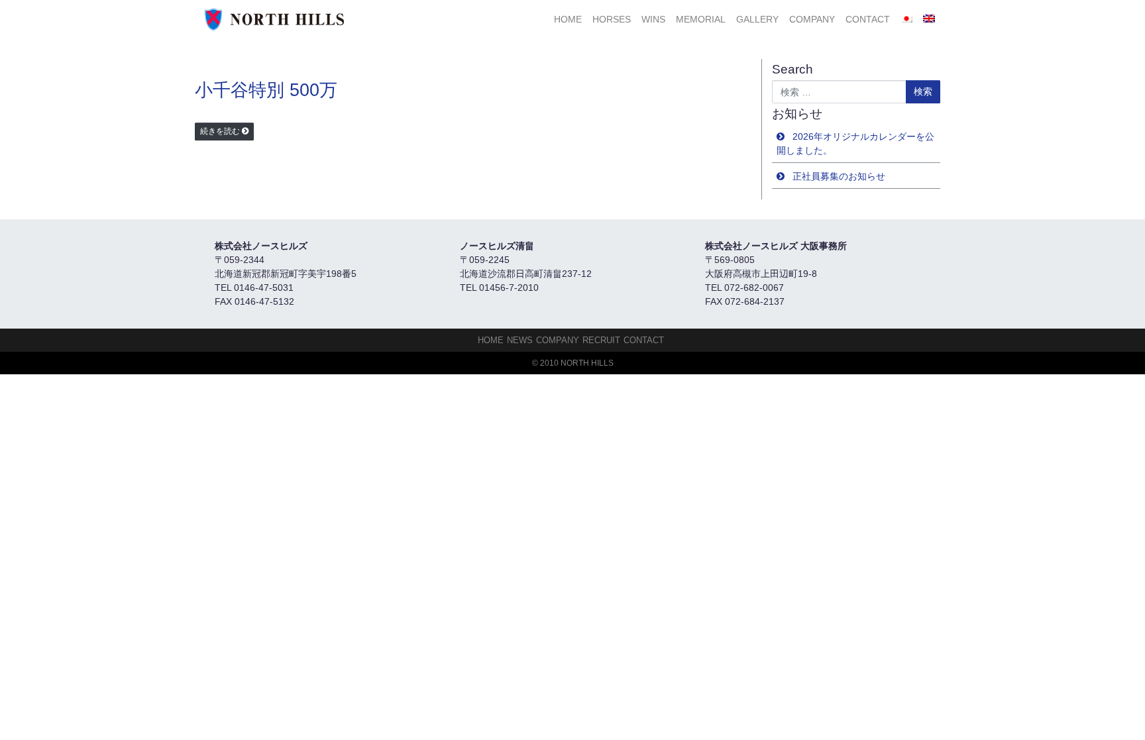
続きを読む (220, 131)
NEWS (520, 340)
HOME (568, 19)
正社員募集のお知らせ (838, 176)
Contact (867, 19)
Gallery (757, 19)
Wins (653, 19)
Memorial (701, 19)
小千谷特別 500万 (266, 90)
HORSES (611, 19)
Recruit (601, 340)
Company (812, 19)
